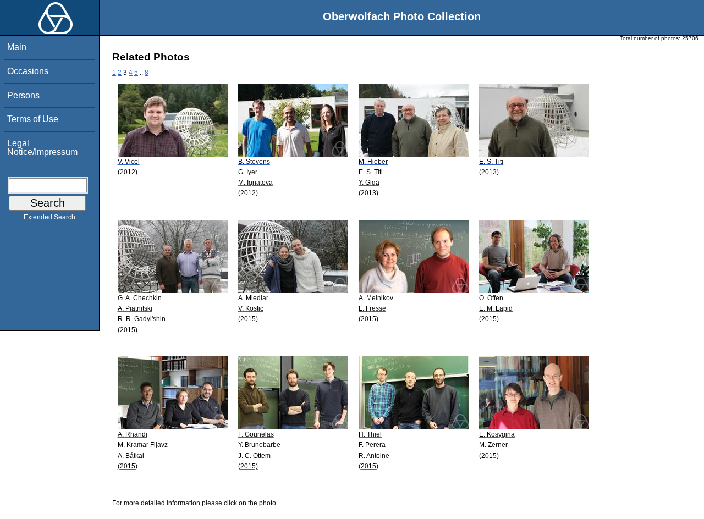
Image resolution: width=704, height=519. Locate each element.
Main (16, 47)
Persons (23, 95)
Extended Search (49, 217)
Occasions (27, 71)
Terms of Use (32, 119)
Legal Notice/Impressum (42, 148)
